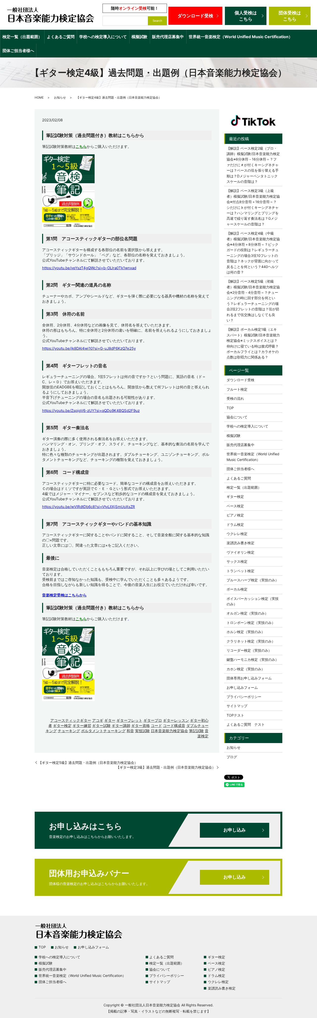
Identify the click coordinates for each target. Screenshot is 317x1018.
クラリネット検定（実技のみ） (251, 641)
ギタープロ (152, 720)
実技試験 (142, 730)
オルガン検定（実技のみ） (247, 613)
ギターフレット (129, 720)
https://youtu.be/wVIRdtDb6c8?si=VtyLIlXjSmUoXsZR (88, 506)
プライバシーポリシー (244, 697)
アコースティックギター (70, 720)
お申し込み (234, 829)
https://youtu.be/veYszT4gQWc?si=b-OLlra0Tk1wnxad (89, 268)
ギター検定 (62, 725)
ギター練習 (82, 725)
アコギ (97, 720)
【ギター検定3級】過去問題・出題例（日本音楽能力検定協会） (165, 767)
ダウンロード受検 (195, 15)
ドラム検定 (235, 524)
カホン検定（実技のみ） (246, 669)
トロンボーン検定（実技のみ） (251, 622)
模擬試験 (139, 36)
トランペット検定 (240, 571)
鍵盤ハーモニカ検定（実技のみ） (253, 659)
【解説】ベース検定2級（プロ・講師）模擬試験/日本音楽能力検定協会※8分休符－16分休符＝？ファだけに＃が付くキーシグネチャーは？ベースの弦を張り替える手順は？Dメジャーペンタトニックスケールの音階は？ (253, 165)
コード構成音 (174, 725)
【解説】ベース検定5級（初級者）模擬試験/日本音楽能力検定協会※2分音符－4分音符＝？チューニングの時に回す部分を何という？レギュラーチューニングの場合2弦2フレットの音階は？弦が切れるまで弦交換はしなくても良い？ (253, 300)
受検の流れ (235, 398)
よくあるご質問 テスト (246, 724)
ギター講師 (121, 725)
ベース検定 (235, 506)
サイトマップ (237, 706)
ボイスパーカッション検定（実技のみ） (253, 601)
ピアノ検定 (235, 515)
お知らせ (60, 97)
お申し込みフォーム (242, 687)
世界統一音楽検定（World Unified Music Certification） (240, 36)
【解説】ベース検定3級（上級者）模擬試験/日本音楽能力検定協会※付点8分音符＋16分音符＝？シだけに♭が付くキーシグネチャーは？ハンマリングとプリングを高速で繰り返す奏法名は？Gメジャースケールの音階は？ (253, 207)
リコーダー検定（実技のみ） (249, 650)
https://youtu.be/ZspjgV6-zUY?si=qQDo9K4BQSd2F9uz (91, 410)
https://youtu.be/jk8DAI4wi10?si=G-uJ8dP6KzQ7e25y (89, 348)
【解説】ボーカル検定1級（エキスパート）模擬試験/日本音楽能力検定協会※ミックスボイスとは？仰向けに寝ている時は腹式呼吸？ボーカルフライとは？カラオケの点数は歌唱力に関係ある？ (253, 343)
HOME (39, 97)
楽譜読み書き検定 (240, 543)
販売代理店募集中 (168, 36)
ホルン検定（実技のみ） (246, 632)
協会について (237, 417)
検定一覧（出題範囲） (22, 36)
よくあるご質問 (61, 36)
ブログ (232, 757)
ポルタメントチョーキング (103, 730)
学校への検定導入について (103, 36)
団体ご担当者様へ (18, 50)
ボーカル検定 (237, 589)
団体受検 (290, 16)
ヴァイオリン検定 (240, 552)
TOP (230, 408)
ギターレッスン (176, 720)
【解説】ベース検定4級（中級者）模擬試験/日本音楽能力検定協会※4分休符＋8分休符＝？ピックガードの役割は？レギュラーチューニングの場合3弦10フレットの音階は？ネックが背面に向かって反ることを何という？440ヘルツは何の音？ (253, 252)
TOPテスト (235, 715)
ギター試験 (101, 725)
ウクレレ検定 (237, 534)
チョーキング (69, 730)
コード (156, 725)
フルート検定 (237, 389)
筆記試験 (196, 730)
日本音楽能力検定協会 (169, 730)
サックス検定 (237, 561)
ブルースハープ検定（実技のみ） (253, 580)
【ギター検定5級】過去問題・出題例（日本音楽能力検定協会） (88, 762)
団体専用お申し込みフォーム (249, 678)
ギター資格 (140, 725)
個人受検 (246, 16)
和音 (130, 730)
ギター (109, 720)
